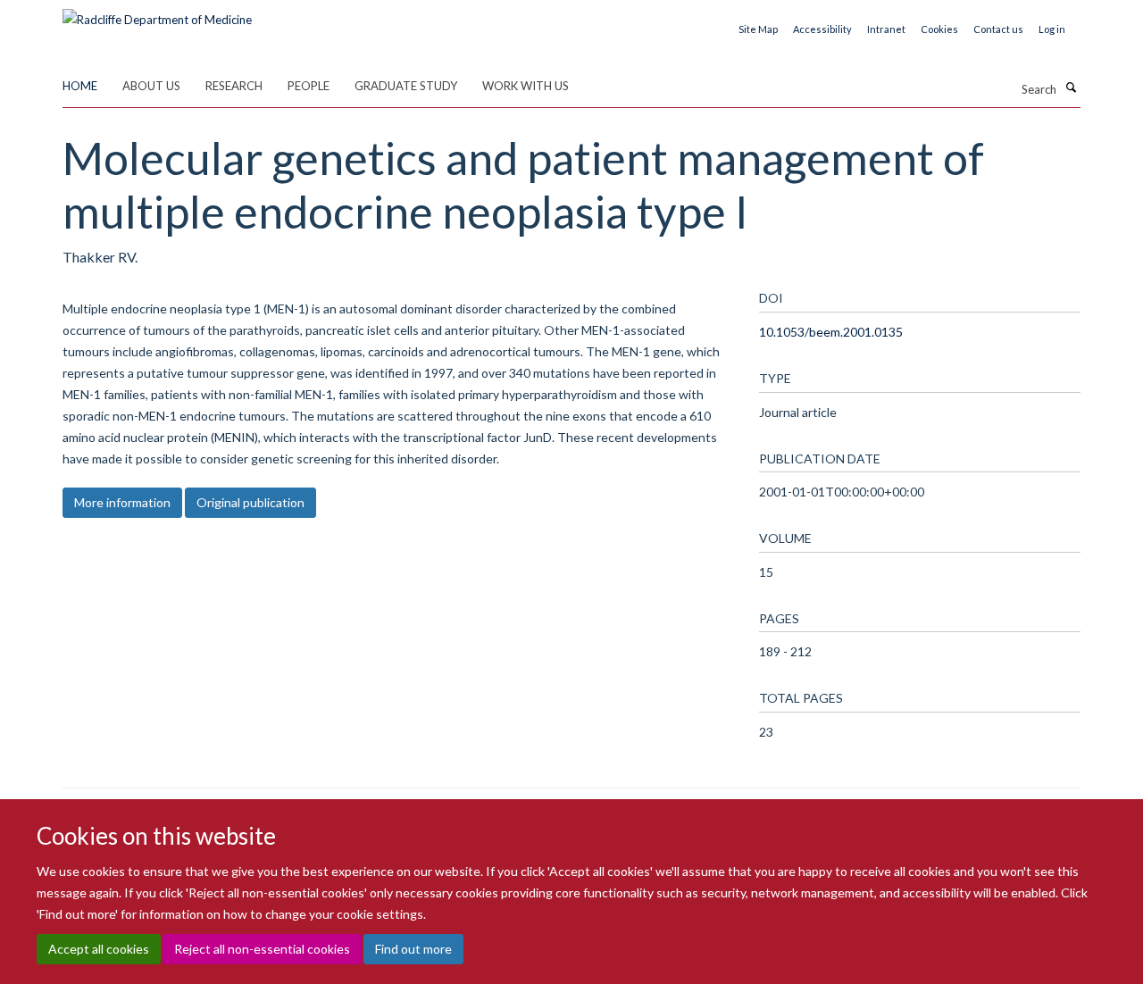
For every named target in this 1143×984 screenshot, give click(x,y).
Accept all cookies (98, 948)
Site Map (758, 29)
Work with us (525, 86)
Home (80, 86)
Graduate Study (406, 86)
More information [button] (122, 502)
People (309, 86)
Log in (1052, 29)
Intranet (886, 29)
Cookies (939, 29)
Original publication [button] (250, 502)
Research (234, 86)
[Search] (1070, 87)
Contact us (998, 29)
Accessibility (822, 29)
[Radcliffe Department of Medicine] (157, 13)
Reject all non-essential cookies (262, 948)
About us (151, 86)
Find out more (413, 948)
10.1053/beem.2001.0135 (831, 331)
